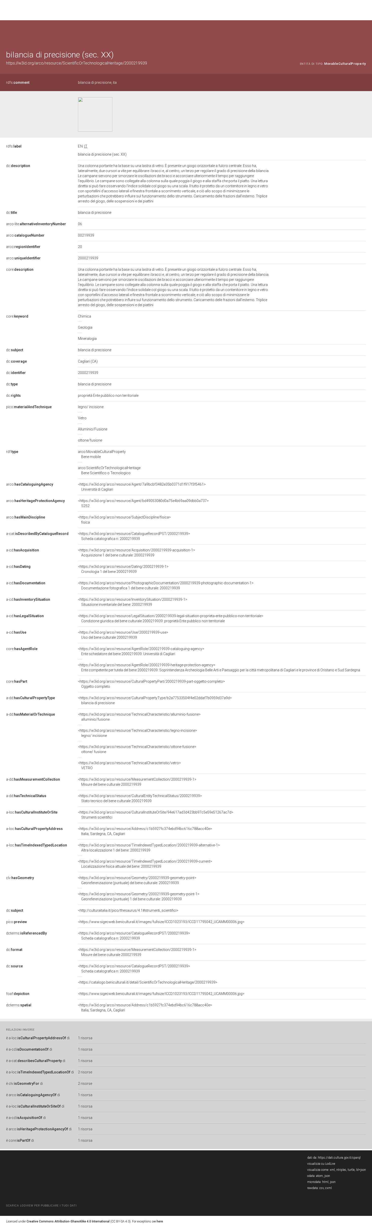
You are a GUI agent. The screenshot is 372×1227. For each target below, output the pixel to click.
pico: (29, 407)
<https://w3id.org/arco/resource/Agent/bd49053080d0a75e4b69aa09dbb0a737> (143, 503)
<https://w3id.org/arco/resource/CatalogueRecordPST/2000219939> (134, 536)
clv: (20, 878)
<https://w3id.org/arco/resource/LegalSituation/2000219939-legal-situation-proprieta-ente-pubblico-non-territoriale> (170, 618)
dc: (18, 166)
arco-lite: (36, 224)
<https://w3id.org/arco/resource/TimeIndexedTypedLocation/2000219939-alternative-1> (149, 847)
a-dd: (30, 698)
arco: (25, 235)
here (160, 1221)
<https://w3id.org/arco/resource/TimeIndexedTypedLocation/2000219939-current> (145, 863)
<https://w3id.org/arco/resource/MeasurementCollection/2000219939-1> (137, 781)
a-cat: (37, 534)
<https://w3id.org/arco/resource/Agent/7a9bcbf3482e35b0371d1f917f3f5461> (142, 486)
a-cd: (22, 550)
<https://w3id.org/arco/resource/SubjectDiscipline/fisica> (124, 519)
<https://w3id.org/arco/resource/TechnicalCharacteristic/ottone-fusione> (137, 749)
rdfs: (17, 82)
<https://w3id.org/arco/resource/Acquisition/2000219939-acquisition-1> (136, 552)
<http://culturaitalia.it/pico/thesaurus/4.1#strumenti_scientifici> (128, 910)
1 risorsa (85, 1038)
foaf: (17, 994)
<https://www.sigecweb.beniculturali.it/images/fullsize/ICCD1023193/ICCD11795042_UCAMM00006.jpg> (161, 922)
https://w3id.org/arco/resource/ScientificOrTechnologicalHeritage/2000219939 (76, 63)
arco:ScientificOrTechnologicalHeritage (109, 470)
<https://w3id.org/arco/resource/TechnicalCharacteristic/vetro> (129, 765)
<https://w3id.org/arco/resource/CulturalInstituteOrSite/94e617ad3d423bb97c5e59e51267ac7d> (155, 814)
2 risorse (85, 1072)
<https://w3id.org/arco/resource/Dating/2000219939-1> (123, 569)
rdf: (12, 452)
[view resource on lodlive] (363, 32)
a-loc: (31, 812)
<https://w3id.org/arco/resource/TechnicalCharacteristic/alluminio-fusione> (139, 716)
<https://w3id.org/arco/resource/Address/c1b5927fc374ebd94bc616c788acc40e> (145, 831)
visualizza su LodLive (321, 1164)
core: (19, 269)
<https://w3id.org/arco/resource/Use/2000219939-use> (123, 634)
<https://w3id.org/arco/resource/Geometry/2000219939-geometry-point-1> (138, 896)
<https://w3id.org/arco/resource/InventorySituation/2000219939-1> (132, 602)
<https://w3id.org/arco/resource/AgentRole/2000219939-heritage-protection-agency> (219, 667)
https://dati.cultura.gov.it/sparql (339, 1157)
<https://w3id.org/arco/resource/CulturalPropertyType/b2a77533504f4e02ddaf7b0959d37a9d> (155, 700)
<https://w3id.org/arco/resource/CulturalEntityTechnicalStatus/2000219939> (140, 798)
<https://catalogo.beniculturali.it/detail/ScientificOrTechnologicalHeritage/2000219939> (147, 982)
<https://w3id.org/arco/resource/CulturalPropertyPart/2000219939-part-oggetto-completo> (151, 684)
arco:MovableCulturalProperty (102, 454)
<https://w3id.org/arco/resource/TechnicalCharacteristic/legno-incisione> (137, 733)
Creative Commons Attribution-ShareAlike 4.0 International (68, 1221)
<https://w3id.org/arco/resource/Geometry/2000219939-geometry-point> (137, 880)
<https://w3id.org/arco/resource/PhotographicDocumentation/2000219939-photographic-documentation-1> (166, 585)
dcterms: (26, 933)
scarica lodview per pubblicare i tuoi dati (41, 1205)
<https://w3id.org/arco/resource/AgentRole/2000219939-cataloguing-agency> (141, 651)
